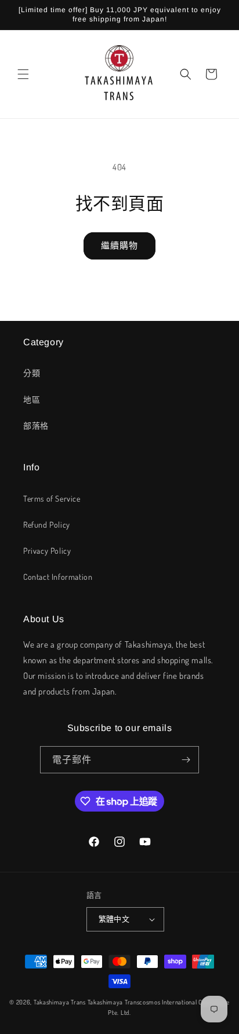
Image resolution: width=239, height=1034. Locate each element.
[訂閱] (185, 759)
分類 (31, 373)
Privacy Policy (47, 551)
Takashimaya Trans (60, 1002)
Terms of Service (52, 498)
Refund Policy (46, 524)
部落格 (36, 425)
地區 (31, 399)
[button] (23, 74)
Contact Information (57, 577)
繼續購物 (119, 245)
